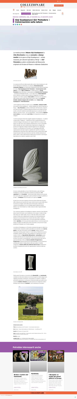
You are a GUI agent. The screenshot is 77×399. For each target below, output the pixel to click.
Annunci (59, 10)
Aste (50, 10)
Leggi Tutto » (17, 387)
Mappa (54, 10)
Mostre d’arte (44, 10)
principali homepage (26, 14)
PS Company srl (9, 395)
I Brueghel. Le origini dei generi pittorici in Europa (55, 376)
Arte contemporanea (26, 13)
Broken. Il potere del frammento (21, 375)
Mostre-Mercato (36, 10)
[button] (13, 24)
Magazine (23, 10)
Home (17, 10)
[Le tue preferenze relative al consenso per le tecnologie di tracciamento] (75, 397)
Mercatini (29, 10)
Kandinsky (35, 373)
